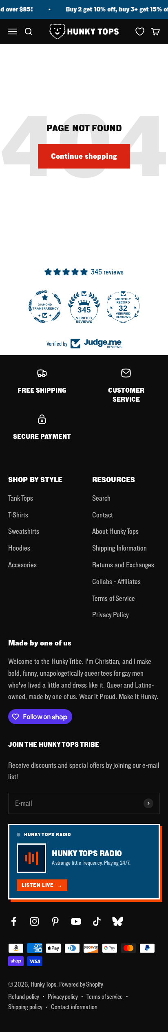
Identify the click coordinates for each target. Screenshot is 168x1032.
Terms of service (104, 996)
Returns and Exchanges (123, 565)
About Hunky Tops (115, 531)
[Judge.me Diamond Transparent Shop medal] (45, 306)
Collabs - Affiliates (116, 581)
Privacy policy (63, 996)
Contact (102, 515)
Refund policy (23, 996)
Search (101, 498)
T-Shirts (18, 515)
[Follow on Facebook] (13, 921)
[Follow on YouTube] (76, 921)
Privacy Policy (110, 614)
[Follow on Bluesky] (117, 921)
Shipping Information (119, 548)
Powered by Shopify (81, 984)
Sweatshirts (23, 531)
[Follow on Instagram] (34, 921)
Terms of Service (113, 598)
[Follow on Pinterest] (55, 921)
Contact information (74, 1006)
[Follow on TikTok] (96, 921)
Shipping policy (25, 1006)
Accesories (22, 565)
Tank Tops (20, 498)
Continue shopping (84, 156)
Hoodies (19, 548)
